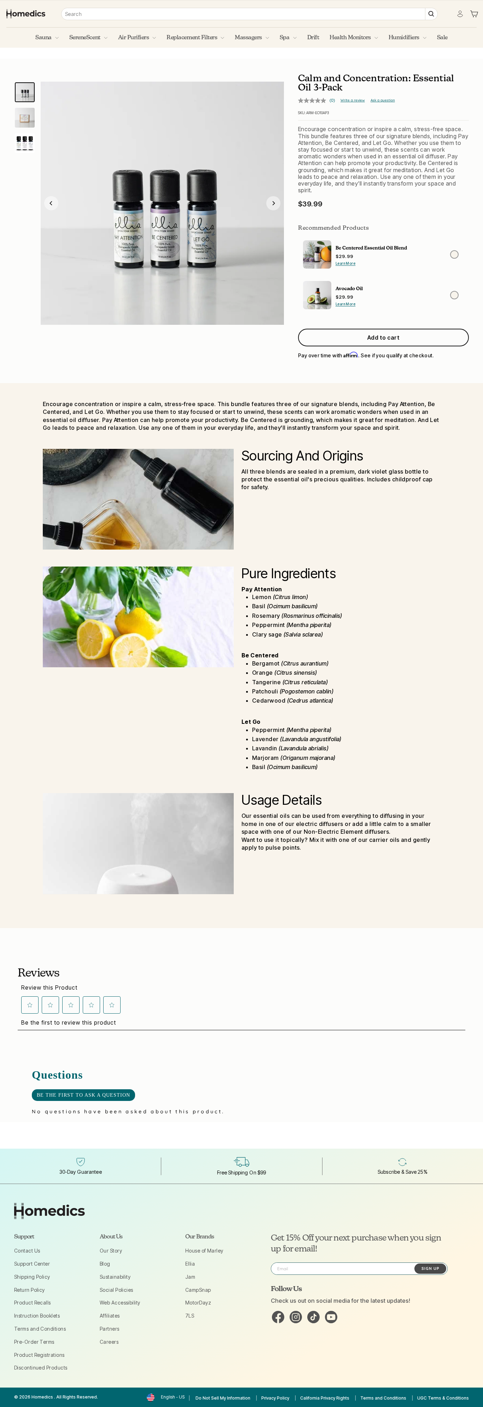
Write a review (353, 100)
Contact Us (27, 1251)
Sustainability (115, 1277)
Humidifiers (404, 38)
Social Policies (116, 1290)
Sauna (43, 38)
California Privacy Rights (324, 1398)
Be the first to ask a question (83, 1095)
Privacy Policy (275, 1398)
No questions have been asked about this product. (128, 1111)
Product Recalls (32, 1303)
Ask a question (383, 100)
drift (313, 38)
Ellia (190, 1264)
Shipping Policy (32, 1277)
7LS (189, 1316)
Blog (105, 1264)
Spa (285, 38)
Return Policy (29, 1290)
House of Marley (204, 1251)
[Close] (162, 203)
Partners (110, 1329)
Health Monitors (350, 38)
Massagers (248, 38)
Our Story (111, 1251)
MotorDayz (198, 1303)
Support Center (32, 1264)
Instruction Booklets (37, 1316)
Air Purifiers (133, 38)
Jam (190, 1277)
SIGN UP (430, 1268)
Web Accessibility (120, 1303)
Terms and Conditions (40, 1329)
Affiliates (110, 1316)
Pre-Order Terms (34, 1342)
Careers (109, 1342)
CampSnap (198, 1290)
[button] (30, 1005)
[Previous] (51, 203)
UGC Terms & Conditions (443, 1398)
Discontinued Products (40, 1368)
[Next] (273, 203)
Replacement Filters (192, 38)
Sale (442, 38)
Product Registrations (39, 1355)
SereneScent (84, 38)
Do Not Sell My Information (223, 1398)
